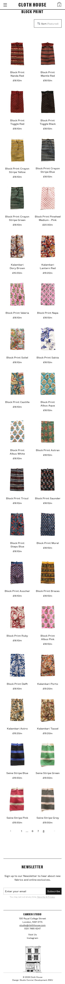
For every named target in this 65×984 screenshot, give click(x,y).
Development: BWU (44, 979)
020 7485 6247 (32, 928)
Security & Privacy (46, 896)
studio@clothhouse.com (32, 925)
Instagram (32, 937)
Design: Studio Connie (22, 979)
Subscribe (53, 891)
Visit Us (32, 934)
